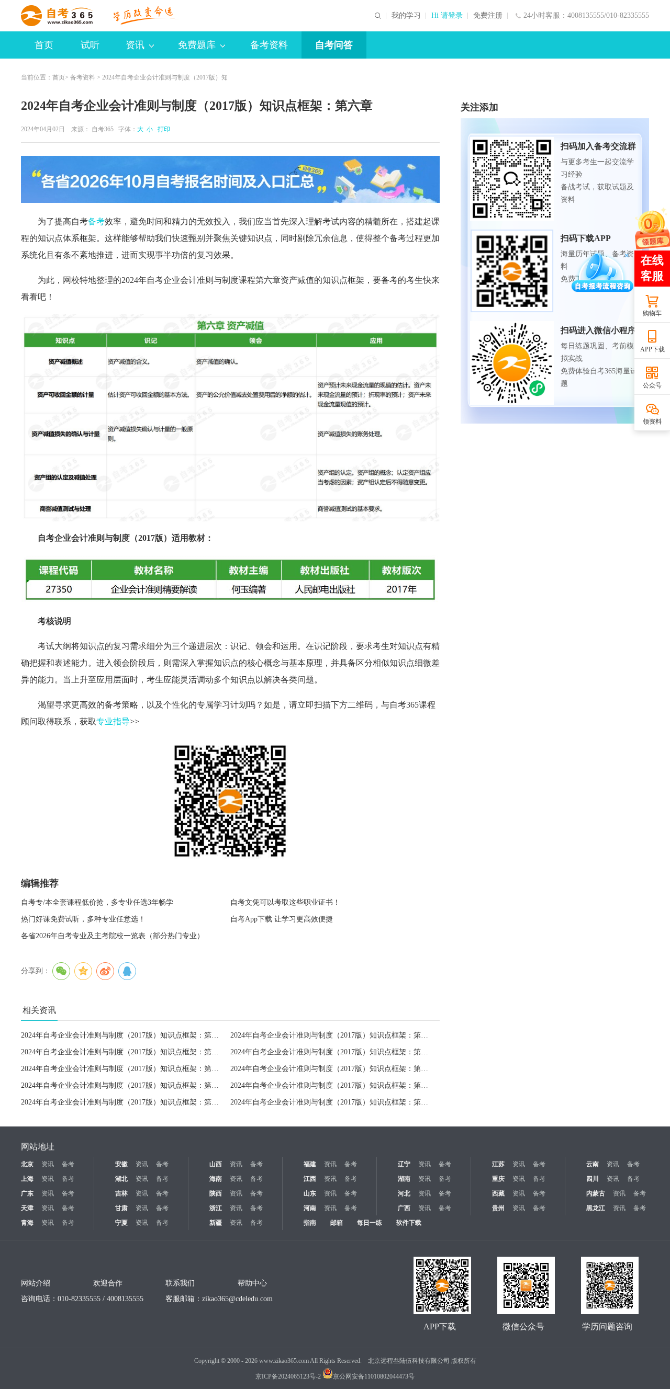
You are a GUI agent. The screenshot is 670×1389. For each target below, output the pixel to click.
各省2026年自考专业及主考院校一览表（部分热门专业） (112, 936)
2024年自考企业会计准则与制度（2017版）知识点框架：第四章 (333, 1052)
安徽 (121, 1164)
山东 (310, 1193)
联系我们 (180, 1283)
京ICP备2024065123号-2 (288, 1376)
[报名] (230, 179)
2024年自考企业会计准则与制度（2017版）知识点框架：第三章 (123, 1052)
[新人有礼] (651, 228)
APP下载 (652, 349)
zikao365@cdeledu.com (237, 1299)
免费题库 (197, 45)
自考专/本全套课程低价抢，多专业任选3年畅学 (97, 902)
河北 (404, 1193)
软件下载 (408, 1222)
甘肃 (121, 1208)
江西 (310, 1178)
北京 (27, 1164)
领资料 (652, 421)
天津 (27, 1208)
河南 (310, 1208)
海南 (215, 1178)
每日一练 (369, 1222)
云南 (592, 1164)
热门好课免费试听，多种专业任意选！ (83, 919)
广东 (27, 1193)
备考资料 (269, 45)
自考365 (103, 129)
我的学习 (406, 15)
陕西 (215, 1193)
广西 (404, 1208)
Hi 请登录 (447, 15)
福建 (310, 1164)
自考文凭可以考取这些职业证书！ (285, 902)
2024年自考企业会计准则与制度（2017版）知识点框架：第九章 (123, 1085)
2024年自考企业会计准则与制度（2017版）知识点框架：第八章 (333, 1085)
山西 (215, 1164)
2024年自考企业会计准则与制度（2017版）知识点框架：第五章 (123, 1069)
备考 (96, 221)
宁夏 (121, 1222)
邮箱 (336, 1222)
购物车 (652, 313)
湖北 (121, 1178)
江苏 (498, 1164)
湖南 (404, 1178)
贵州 (498, 1208)
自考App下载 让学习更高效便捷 (281, 919)
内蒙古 (595, 1193)
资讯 (135, 45)
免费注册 (487, 15)
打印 (162, 129)
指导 (121, 721)
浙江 (215, 1208)
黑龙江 (595, 1208)
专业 (104, 721)
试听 (90, 45)
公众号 (652, 385)
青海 (27, 1222)
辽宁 (404, 1164)
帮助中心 (252, 1283)
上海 (27, 1178)
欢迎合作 (107, 1283)
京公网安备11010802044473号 (374, 1376)
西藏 (498, 1193)
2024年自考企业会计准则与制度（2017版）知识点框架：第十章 (333, 1069)
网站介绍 (35, 1283)
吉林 (121, 1193)
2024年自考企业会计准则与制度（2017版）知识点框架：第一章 (333, 1035)
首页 (44, 45)
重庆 (498, 1178)
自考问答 (334, 45)
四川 (592, 1178)
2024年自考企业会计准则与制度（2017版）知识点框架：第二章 (123, 1035)
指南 (310, 1222)
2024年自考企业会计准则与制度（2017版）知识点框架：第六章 (333, 1102)
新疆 (215, 1222)
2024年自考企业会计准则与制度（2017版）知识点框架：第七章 (123, 1102)
